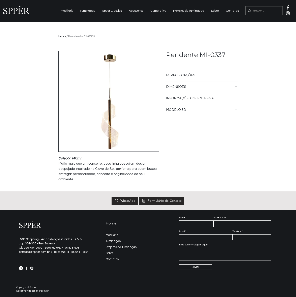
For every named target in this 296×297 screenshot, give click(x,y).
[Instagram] (288, 13)
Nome (182, 217)
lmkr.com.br (42, 291)
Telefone (236, 231)
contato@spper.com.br (34, 251)
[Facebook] (26, 268)
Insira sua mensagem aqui (193, 245)
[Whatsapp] (21, 268)
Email (182, 231)
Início (62, 36)
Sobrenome (219, 217)
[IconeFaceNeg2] (288, 7)
